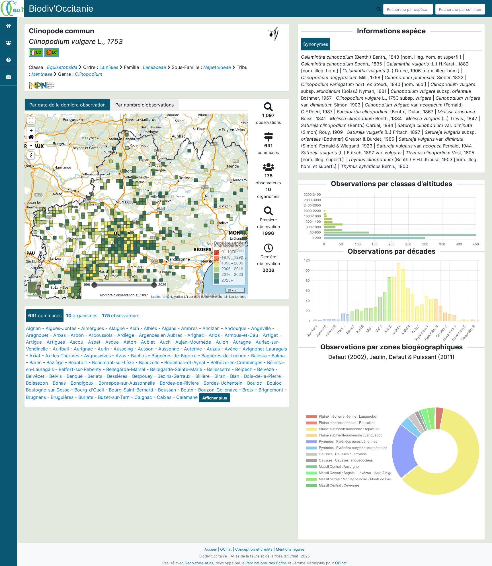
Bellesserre (218, 369)
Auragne (242, 342)
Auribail (61, 349)
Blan (234, 376)
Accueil (210, 549)
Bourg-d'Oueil (89, 390)
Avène (231, 349)
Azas (121, 355)
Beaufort (77, 362)
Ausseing (123, 349)
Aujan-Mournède (193, 342)
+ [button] (31, 130)
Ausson (145, 349)
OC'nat (226, 549)
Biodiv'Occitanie (61, 8)
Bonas (59, 383)
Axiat (34, 355)
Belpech (243, 369)
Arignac (195, 335)
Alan (134, 328)
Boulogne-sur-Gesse (47, 390)
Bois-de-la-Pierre (262, 376)
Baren (35, 362)
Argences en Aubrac (161, 335)
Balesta (259, 355)
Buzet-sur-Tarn (114, 397)
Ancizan (211, 328)
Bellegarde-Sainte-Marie (176, 369)
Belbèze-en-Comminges (236, 362)
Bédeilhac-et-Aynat (185, 362)
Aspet (94, 342)
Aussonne (168, 349)
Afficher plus (214, 397)
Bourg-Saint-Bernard (131, 390)
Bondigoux (82, 383)
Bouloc (254, 383)
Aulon (222, 342)
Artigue (34, 342)
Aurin (103, 349)
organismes (81, 315)
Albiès (150, 328)
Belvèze (265, 369)
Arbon (77, 335)
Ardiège (125, 335)
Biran (219, 376)
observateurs (120, 315)
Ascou (76, 342)
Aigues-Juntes (61, 328)
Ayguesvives (97, 355)
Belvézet (35, 376)
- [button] (31, 145)
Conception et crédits (253, 549)
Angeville (261, 328)
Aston (130, 342)
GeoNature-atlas (198, 563)
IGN (169, 296)
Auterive (193, 349)
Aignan (33, 328)
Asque (112, 342)
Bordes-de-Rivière (179, 383)
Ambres (189, 328)
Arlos (214, 335)
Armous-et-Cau (241, 335)
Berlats (94, 376)
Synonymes (315, 44)
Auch (165, 342)
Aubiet (148, 342)
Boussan (167, 390)
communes (45, 315)
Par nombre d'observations (144, 105)
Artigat (270, 335)
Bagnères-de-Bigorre (173, 355)
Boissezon (37, 383)
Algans (169, 328)
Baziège (54, 362)
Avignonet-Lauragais (265, 349)
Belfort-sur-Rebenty (80, 369)
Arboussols (100, 335)
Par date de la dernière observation (67, 105)
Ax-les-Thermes (62, 355)
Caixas (164, 397)
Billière (202, 376)
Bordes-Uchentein (223, 383)
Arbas (59, 335)
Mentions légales (290, 549)
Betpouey (142, 376)
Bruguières (62, 397)
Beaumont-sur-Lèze (113, 362)
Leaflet (156, 296)
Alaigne (117, 328)
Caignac (143, 397)
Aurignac (83, 349)
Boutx (187, 390)
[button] (31, 138)
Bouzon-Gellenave (217, 390)
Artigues (56, 342)
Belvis (55, 376)
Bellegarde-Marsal (125, 369)
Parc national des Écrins (266, 563)
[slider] (94, 285)
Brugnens (36, 397)
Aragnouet (37, 335)
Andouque (235, 328)
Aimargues (92, 328)
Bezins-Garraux (173, 376)
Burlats (85, 397)
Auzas (213, 349)
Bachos (139, 355)
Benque (75, 376)
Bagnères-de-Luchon (223, 355)
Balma (278, 355)
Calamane (187, 397)
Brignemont (271, 390)
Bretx (248, 390)
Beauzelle (149, 362)
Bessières (117, 376)
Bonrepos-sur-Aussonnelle (127, 383)
